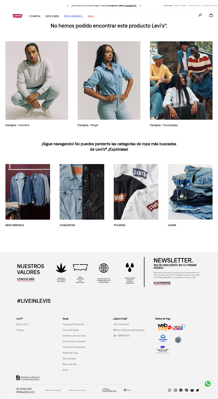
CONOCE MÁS (25, 279)
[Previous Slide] (68, 6)
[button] (162, 282)
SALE (91, 16)
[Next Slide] (140, 6)
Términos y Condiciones (77, 390)
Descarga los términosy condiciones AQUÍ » (30, 378)
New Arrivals (73, 16)
